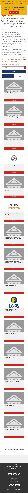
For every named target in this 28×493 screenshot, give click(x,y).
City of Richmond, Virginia (11, 381)
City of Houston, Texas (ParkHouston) (10, 310)
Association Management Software (14, 487)
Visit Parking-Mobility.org (14, 481)
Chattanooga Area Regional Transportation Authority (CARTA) (13, 238)
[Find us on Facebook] (9, 474)
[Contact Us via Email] (19, 474)
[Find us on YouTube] (16, 474)
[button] (25, 67)
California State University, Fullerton (12, 214)
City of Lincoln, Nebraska (11, 333)
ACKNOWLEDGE (14, 12)
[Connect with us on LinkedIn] (11, 474)
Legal (14, 491)
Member (14, 100)
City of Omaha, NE (9, 357)
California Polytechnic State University (12, 189)
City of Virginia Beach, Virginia (12, 429)
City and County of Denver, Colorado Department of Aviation (13, 262)
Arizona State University (11, 116)
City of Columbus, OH (10, 285)
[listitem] (14, 91)
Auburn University (9, 140)
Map (20, 76)
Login (16, 451)
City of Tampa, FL (9, 405)
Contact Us (14, 479)
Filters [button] (13, 71)
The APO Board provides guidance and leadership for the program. (14, 59)
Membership (14, 478)
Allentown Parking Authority (12, 92)
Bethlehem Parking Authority (12, 165)
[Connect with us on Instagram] (14, 474)
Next (25, 445)
